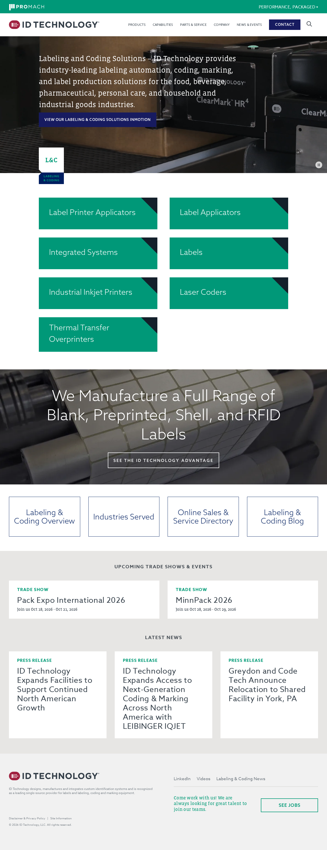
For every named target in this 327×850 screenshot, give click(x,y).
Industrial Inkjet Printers (90, 292)
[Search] (309, 24)
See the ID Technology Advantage (163, 460)
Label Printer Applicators (92, 212)
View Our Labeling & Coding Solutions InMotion (97, 119)
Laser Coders (203, 292)
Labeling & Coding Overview (44, 516)
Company (222, 24)
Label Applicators (210, 212)
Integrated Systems (83, 252)
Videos (203, 779)
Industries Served (123, 517)
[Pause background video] (319, 165)
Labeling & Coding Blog (282, 516)
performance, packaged (287, 7)
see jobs (289, 805)
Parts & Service (193, 24)
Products (136, 24)
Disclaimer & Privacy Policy (27, 818)
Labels (191, 252)
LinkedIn (182, 779)
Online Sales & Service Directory (203, 516)
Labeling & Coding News (240, 779)
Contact (285, 24)
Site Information (61, 818)
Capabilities (163, 24)
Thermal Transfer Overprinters (79, 333)
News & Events (249, 24)
